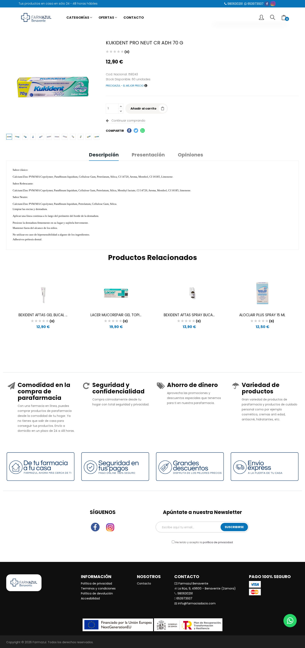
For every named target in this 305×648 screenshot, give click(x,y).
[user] (261, 17)
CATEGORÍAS (77, 18)
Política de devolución (97, 593)
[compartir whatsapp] (142, 130)
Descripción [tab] (104, 155)
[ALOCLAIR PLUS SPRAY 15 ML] (262, 293)
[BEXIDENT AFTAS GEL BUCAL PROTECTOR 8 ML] (43, 293)
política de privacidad (218, 542)
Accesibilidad (90, 598)
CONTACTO (133, 18)
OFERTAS (106, 18)
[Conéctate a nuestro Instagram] (273, 3)
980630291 (235, 4)
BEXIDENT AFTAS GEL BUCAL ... (42, 314)
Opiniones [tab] (190, 155)
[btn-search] (272, 17)
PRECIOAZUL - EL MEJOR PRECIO (125, 85)
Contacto (144, 583)
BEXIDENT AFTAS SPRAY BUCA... (189, 314)
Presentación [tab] (148, 155)
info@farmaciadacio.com (197, 603)
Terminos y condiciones (98, 588)
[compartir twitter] (136, 130)
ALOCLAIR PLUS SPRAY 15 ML (262, 314)
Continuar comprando (127, 120)
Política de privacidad (96, 583)
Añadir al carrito (143, 108)
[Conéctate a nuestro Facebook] (267, 3)
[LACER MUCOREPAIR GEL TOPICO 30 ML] (116, 293)
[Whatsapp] (290, 620)
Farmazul (39, 642)
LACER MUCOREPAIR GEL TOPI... (115, 314)
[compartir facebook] (129, 130)
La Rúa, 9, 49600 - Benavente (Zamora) (207, 588)
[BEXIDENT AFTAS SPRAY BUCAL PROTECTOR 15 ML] (189, 293)
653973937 (255, 4)
